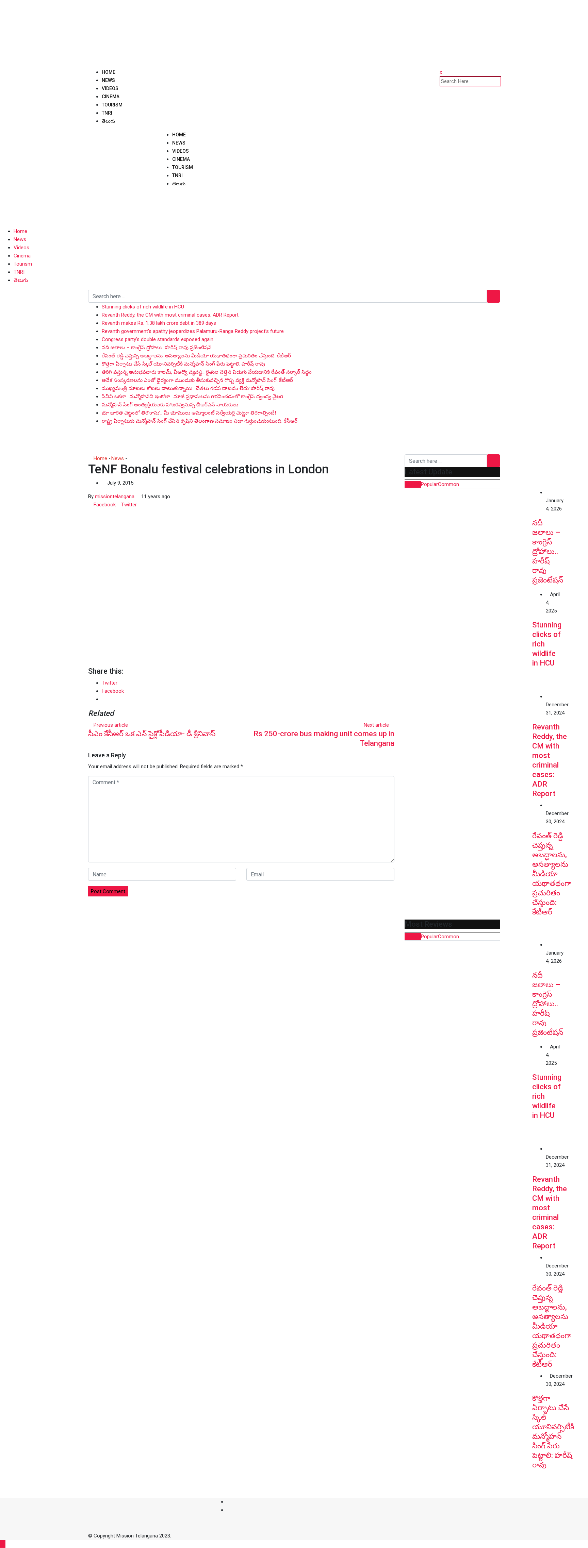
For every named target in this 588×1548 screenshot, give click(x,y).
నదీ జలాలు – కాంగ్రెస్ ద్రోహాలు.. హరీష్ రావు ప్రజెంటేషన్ (157, 347)
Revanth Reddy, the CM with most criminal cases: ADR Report (170, 315)
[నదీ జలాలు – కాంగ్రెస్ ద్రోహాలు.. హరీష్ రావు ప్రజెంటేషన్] (468, 539)
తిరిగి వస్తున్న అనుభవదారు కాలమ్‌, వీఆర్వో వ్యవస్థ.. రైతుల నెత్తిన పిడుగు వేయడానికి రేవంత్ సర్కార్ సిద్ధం (207, 372)
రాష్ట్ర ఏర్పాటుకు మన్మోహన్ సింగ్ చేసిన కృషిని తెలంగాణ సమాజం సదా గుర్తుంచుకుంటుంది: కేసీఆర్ (199, 421)
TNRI (107, 113)
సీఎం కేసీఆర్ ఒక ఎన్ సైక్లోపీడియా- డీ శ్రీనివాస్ (151, 733)
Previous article (111, 725)
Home (108, 72)
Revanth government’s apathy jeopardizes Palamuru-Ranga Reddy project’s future (193, 331)
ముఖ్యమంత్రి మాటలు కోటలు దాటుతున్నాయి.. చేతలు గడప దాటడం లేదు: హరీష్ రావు (188, 388)
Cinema (110, 96)
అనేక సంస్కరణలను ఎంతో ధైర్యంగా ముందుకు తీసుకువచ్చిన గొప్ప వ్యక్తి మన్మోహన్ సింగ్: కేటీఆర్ (197, 380)
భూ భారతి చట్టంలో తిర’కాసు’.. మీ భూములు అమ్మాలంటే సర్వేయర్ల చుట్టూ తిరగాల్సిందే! (189, 413)
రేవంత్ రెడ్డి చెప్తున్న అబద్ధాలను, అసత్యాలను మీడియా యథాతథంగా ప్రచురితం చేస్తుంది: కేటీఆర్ (196, 356)
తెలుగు (108, 121)
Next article (376, 725)
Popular (429, 484)
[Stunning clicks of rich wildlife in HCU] (468, 641)
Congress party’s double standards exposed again (157, 339)
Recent (413, 484)
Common (448, 484)
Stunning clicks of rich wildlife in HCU (143, 307)
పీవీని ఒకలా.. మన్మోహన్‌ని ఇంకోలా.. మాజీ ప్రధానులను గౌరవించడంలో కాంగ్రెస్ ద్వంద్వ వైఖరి (192, 396)
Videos (110, 88)
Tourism (112, 104)
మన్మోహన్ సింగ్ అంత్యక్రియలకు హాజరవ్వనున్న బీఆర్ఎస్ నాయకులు (170, 405)
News (108, 80)
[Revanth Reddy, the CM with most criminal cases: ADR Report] (468, 743)
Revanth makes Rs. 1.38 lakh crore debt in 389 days (159, 323)
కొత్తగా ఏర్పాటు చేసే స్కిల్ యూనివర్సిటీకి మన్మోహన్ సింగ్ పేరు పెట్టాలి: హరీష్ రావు (183, 364)
